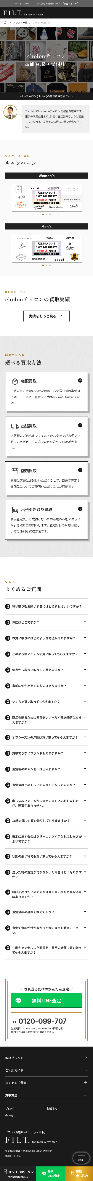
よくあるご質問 (46, 1083)
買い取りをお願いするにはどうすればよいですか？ (47, 606)
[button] (43, 214)
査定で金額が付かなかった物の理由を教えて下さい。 (45, 930)
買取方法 (11, 1095)
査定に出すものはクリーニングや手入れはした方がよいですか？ (47, 838)
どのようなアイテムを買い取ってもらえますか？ (45, 654)
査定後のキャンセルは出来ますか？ (36, 769)
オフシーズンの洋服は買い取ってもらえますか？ (45, 737)
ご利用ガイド (46, 1070)
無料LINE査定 (46, 1000)
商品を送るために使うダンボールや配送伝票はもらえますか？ (47, 719)
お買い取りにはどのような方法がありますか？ (44, 638)
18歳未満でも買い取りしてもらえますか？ (41, 820)
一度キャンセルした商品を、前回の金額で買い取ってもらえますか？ (47, 950)
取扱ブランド (46, 1058)
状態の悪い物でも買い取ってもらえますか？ (42, 856)
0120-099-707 (43, 1021)
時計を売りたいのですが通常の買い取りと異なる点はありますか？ (47, 894)
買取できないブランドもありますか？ (38, 753)
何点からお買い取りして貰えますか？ (38, 670)
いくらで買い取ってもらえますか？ (36, 701)
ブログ (9, 1109)
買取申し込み (79, 1173)
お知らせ (52, 1109)
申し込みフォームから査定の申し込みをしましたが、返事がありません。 (45, 803)
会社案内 (10, 1116)
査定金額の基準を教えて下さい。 (34, 912)
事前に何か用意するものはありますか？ (39, 685)
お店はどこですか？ (25, 622)
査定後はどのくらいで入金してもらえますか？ (43, 785)
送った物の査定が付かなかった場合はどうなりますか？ (47, 874)
